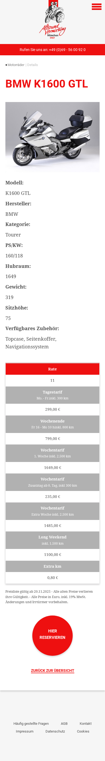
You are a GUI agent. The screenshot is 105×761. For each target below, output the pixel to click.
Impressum (24, 731)
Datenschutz (55, 731)
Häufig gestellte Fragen (31, 724)
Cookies (83, 731)
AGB (64, 724)
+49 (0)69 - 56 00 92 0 (67, 50)
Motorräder (16, 65)
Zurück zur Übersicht (52, 670)
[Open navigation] (96, 6)
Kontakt (86, 724)
